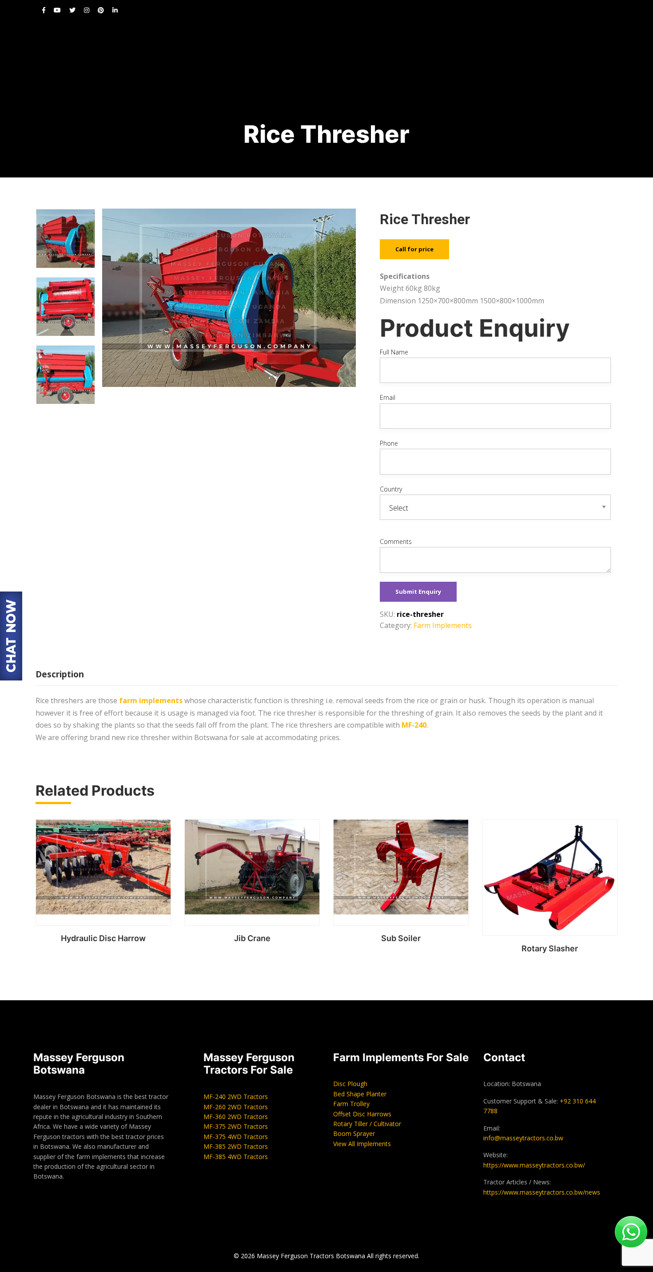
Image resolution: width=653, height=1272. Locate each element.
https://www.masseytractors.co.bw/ (534, 1165)
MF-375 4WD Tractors (235, 1136)
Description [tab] (60, 674)
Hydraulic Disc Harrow (103, 938)
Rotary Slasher (550, 948)
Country (391, 489)
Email (387, 397)
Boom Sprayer (354, 1133)
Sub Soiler (401, 938)
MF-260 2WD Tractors (235, 1107)
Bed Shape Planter (359, 1094)
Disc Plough (350, 1083)
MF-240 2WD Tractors (235, 1096)
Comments (396, 541)
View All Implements (362, 1143)
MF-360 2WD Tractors (235, 1116)
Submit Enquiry (418, 592)
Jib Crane (252, 938)
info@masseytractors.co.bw (523, 1138)
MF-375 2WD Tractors (235, 1126)
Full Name (394, 352)
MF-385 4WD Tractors (235, 1156)
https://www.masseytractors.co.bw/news (541, 1192)
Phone (389, 443)
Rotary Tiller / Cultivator (367, 1123)
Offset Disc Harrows (362, 1114)
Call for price (414, 249)
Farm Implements (443, 625)
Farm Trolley (351, 1103)
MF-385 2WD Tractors (235, 1146)
